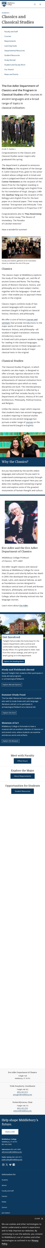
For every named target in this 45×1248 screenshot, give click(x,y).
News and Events (11, 74)
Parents (4, 1196)
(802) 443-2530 (22, 1108)
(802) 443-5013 (22, 1092)
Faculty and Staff (11, 31)
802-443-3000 (16, 1149)
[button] (35, 4)
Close (38, 1218)
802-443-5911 (17, 1157)
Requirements (10, 41)
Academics (5, 13)
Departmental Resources (14, 50)
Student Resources (12, 55)
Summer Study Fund (13, 695)
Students (5, 1180)
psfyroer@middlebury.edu (23, 1111)
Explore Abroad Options (12, 685)
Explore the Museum (10, 741)
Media (4, 1202)
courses (29, 422)
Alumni (4, 1185)
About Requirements (22, 776)
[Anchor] (14, 268)
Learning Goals (10, 46)
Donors (4, 1207)
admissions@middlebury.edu (12, 1152)
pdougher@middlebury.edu (22, 1095)
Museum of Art (10, 723)
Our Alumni (9, 69)
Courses (7, 36)
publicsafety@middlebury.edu (12, 1160)
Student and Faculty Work (14, 65)
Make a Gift (10, 1132)
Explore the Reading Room (14, 661)
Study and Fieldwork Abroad (18, 669)
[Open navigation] (40, 4)
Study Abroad (9, 60)
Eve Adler (23, 605)
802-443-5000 (7, 1144)
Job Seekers (6, 1213)
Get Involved (11, 637)
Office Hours (22, 761)
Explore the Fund (9, 713)
